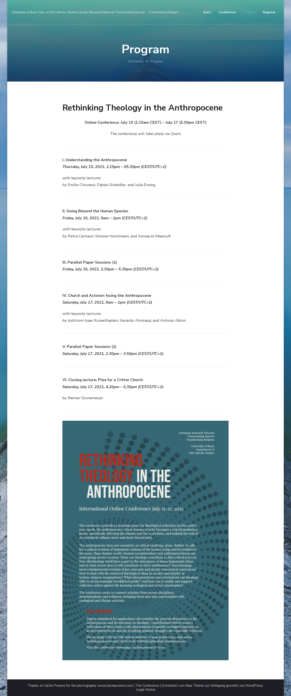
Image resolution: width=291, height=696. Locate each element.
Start (207, 12)
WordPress (254, 686)
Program (249, 12)
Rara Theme (194, 686)
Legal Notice (145, 690)
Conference (227, 12)
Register (269, 12)
